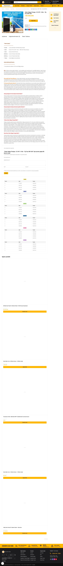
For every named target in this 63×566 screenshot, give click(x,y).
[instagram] (11, 555)
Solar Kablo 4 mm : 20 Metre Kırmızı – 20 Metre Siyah (13, 361)
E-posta (26, 166)
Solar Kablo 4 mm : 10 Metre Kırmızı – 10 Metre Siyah (13, 472)
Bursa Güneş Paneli (17, 564)
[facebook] (6, 555)
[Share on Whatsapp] (33, 29)
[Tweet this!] (27, 29)
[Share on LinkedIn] (31, 29)
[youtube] (15, 555)
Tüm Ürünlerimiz (27, 27)
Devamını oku (24, 311)
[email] (2, 555)
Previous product (45, 539)
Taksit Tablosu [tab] (26, 36)
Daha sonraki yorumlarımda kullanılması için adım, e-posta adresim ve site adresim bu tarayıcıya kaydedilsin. (22, 170)
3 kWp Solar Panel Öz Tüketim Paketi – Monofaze (12, 527)
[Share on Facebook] (25, 29)
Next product (47, 539)
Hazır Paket (44, 26)
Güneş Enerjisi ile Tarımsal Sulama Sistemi (35, 26)
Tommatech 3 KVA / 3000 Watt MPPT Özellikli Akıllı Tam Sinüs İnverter (16, 416)
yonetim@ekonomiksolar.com (57, 3)
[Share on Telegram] (36, 29)
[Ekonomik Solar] (7, 2)
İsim (5, 166)
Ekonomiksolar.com (11, 564)
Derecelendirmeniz (7, 157)
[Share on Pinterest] (29, 29)
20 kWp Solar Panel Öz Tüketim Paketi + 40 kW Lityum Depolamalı (15, 305)
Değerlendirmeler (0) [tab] (14, 36)
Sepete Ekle (33, 20)
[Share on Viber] (34, 29)
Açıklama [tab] (4, 36)
